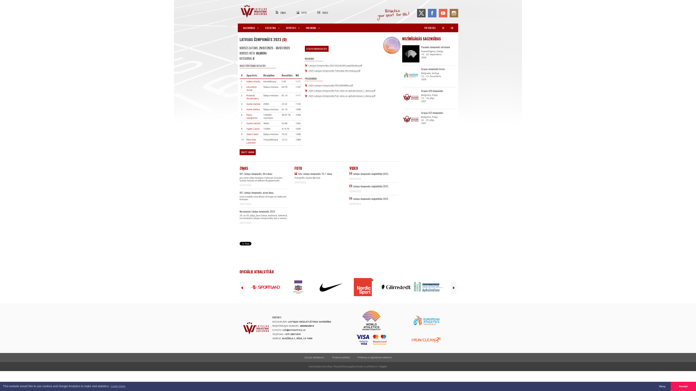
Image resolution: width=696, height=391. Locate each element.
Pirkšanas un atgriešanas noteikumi (375, 357)
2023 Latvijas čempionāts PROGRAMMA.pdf (330, 85)
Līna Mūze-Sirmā (251, 88)
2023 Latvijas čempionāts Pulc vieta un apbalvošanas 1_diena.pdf (341, 90)
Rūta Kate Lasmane (251, 141)
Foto (304, 12)
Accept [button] (683, 386)
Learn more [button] (118, 386)
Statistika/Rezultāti (316, 48)
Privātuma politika (341, 357)
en (452, 28)
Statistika (270, 28)
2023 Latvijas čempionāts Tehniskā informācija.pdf (334, 70)
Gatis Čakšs (252, 134)
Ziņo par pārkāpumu (314, 357)
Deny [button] (662, 386)
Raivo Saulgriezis (251, 116)
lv (443, 28)
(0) (284, 39)
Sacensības (249, 28)
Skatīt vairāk (247, 152)
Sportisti (291, 28)
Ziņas (283, 12)
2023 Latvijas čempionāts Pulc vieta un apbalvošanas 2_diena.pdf (341, 96)
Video (325, 12)
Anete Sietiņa (253, 109)
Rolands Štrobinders (252, 97)
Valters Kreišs (253, 81)
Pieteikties (430, 28)
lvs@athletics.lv (294, 330)
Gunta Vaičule (253, 104)
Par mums (311, 28)
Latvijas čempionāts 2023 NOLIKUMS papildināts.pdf (335, 65)
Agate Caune (253, 128)
